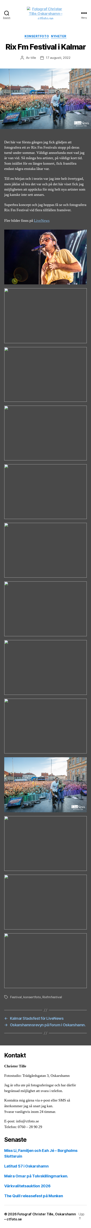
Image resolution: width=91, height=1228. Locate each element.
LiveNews (42, 220)
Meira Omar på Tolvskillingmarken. (36, 1176)
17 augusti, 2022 (58, 58)
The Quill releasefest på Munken (33, 1196)
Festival (16, 997)
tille (33, 58)
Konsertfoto (37, 36)
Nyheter (58, 36)
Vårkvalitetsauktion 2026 (27, 1186)
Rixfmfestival (52, 997)
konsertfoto (32, 997)
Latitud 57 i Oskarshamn (26, 1166)
